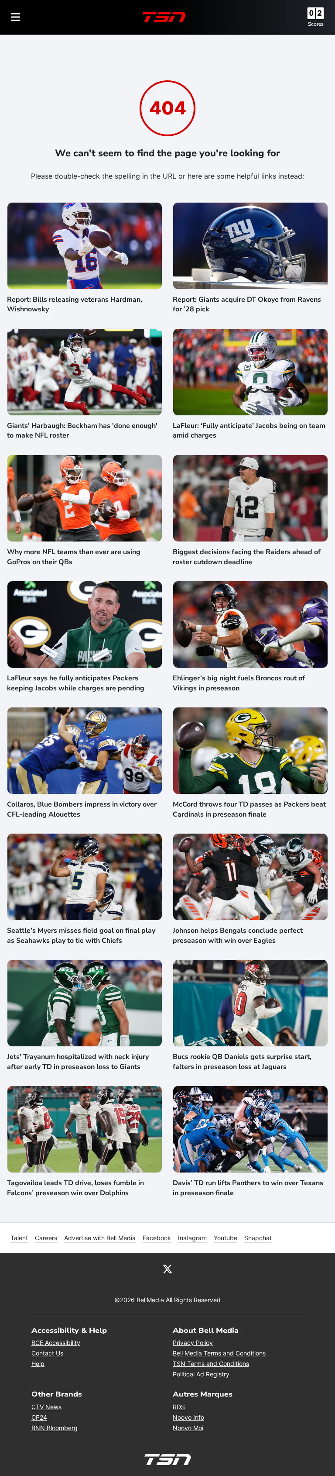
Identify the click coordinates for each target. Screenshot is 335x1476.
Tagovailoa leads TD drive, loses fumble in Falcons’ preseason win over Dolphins (75, 1187)
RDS (179, 1406)
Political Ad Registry (201, 1374)
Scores (316, 24)
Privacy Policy (193, 1342)
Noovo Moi (188, 1427)
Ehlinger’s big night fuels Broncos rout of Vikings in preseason (239, 683)
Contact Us (47, 1353)
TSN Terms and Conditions (211, 1363)
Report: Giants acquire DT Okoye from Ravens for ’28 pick (247, 304)
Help (37, 1363)
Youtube (225, 1237)
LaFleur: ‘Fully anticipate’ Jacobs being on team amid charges (249, 430)
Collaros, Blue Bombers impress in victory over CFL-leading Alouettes (82, 809)
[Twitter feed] (167, 1268)
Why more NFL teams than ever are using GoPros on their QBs (73, 556)
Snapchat (258, 1237)
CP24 (39, 1417)
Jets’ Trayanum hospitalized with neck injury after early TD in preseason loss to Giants (78, 1061)
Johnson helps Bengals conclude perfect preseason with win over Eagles (238, 935)
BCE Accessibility (55, 1342)
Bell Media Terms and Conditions (219, 1353)
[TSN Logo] (164, 17)
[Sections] (15, 17)
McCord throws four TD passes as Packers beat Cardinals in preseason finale (249, 809)
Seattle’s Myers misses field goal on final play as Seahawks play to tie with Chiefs (81, 935)
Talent (19, 1237)
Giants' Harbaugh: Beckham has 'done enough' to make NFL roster (82, 430)
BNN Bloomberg (54, 1427)
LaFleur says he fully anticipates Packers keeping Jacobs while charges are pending (75, 683)
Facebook (157, 1237)
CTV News (46, 1406)
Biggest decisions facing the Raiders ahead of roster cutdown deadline (247, 556)
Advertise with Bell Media (100, 1237)
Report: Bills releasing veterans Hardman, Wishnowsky (74, 304)
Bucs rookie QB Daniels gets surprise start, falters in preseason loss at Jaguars (242, 1061)
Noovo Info (188, 1417)
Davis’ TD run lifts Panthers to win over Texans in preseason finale (248, 1187)
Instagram (192, 1237)
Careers (46, 1237)
